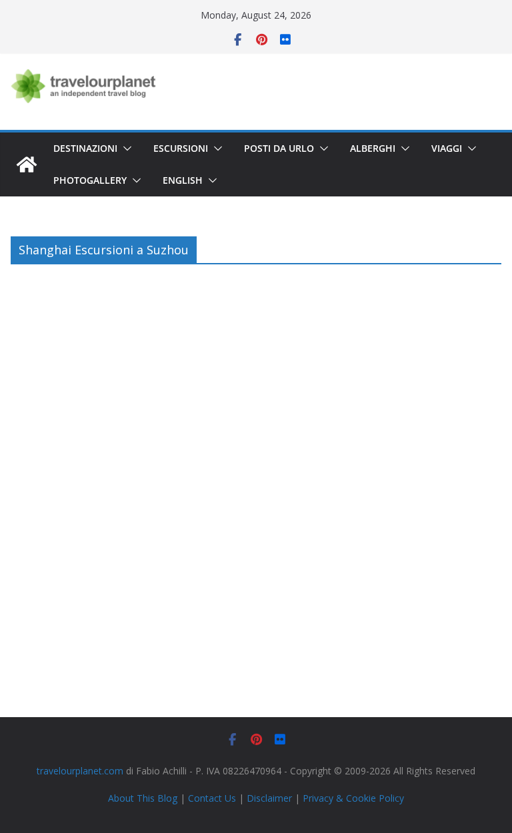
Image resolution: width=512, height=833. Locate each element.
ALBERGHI (372, 148)
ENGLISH (183, 180)
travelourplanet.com (80, 770)
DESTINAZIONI (85, 148)
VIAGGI (446, 148)
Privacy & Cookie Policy (353, 798)
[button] (124, 148)
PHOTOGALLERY (90, 180)
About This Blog (142, 798)
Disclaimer (269, 798)
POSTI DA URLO (279, 148)
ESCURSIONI (180, 148)
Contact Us (212, 798)
